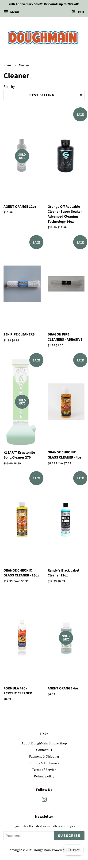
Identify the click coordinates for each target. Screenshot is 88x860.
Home (7, 65)
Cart (80, 12)
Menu (14, 12)
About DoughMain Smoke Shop (44, 743)
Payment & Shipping (44, 756)
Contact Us (44, 749)
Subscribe (69, 835)
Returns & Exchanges (44, 763)
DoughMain (42, 850)
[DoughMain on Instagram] (44, 800)
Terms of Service (44, 769)
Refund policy (44, 776)
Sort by (9, 86)
